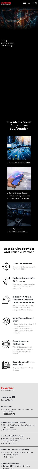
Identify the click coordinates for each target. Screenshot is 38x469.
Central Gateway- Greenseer (19, 196)
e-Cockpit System (15, 229)
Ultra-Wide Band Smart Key (19, 198)
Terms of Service (7, 400)
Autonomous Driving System (19, 163)
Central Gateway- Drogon (18, 193)
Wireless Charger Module (18, 232)
